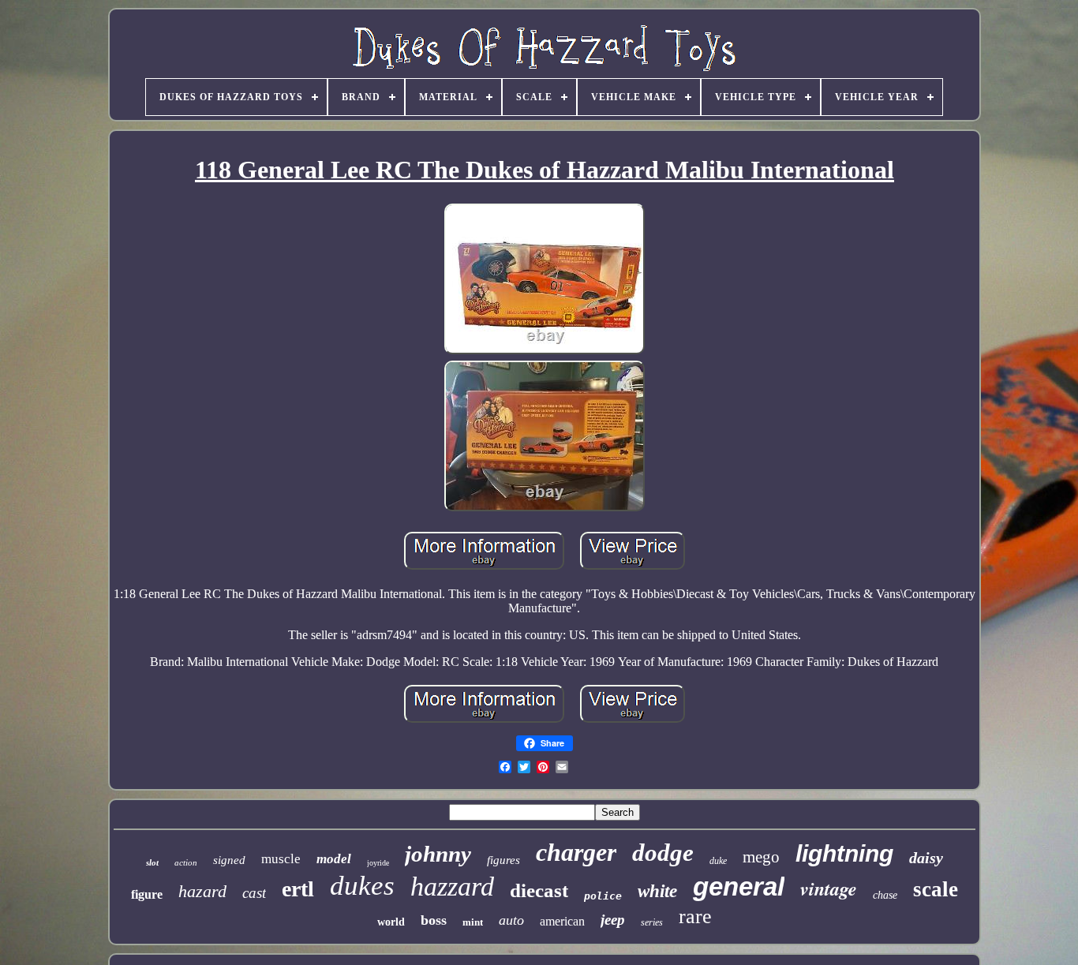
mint (472, 922)
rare (695, 916)
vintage (828, 888)
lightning (844, 853)
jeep (613, 919)
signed (229, 860)
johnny (438, 853)
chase (885, 895)
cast (254, 893)
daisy (926, 857)
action (185, 862)
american (562, 921)
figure (147, 894)
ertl (298, 889)
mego (761, 856)
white (657, 891)
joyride (378, 862)
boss (434, 920)
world (391, 922)
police (603, 896)
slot (152, 862)
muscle (281, 858)
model (333, 858)
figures (503, 860)
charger (576, 852)
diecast (539, 890)
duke (718, 860)
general (738, 886)
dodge (663, 852)
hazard (202, 891)
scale (935, 889)
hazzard (452, 886)
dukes (362, 885)
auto (511, 920)
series (652, 922)
